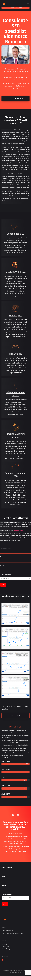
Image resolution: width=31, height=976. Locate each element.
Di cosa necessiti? (5, 575)
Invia (3, 585)
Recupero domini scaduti (15, 435)
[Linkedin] (13, 815)
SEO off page (16, 354)
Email (2, 557)
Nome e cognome (5, 548)
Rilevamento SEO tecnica (15, 394)
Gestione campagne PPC (15, 474)
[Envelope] (18, 815)
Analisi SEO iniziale (15, 272)
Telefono (3, 566)
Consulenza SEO (15, 233)
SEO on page (15, 315)
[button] (27, 4)
